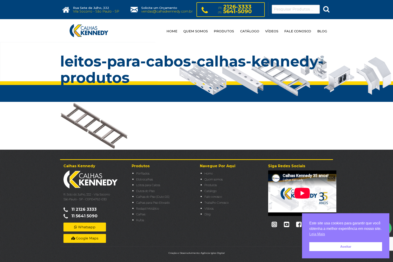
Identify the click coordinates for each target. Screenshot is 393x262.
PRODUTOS (224, 31)
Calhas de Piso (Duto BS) (152, 196)
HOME (171, 31)
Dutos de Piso (145, 191)
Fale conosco (213, 196)
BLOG (322, 31)
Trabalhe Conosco (216, 202)
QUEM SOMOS (195, 31)
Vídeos (209, 208)
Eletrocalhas (144, 179)
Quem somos (213, 179)
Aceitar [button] (345, 246)
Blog (207, 214)
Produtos (210, 185)
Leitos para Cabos (148, 185)
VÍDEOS (271, 31)
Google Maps (86, 238)
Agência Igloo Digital (213, 253)
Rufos (140, 220)
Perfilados (142, 173)
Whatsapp (86, 227)
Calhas (140, 214)
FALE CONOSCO (297, 31)
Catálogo (210, 191)
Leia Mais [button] (317, 234)
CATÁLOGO (249, 31)
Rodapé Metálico (147, 208)
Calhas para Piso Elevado (153, 202)
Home (208, 173)
